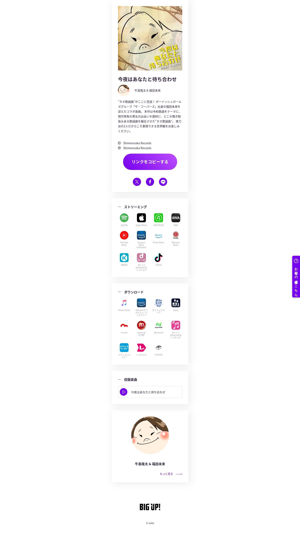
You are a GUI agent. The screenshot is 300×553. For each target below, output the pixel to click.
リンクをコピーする (150, 162)
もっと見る (166, 474)
